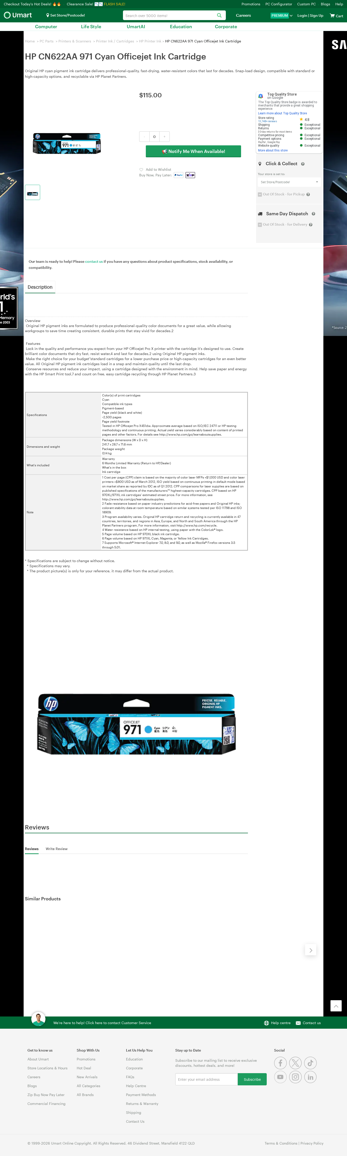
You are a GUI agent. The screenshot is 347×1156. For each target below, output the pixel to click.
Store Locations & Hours (47, 1068)
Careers (243, 15)
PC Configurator (278, 4)
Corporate (226, 26)
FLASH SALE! (114, 4)
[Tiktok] (311, 1068)
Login (302, 15)
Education (181, 26)
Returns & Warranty (142, 1103)
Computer (46, 26)
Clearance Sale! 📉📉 (85, 4)
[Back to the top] (336, 1005)
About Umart (38, 1059)
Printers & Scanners (74, 41)
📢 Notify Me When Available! (193, 151)
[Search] (219, 15)
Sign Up (316, 15)
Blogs (325, 4)
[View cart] (332, 15)
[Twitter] (296, 1068)
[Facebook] (281, 1068)
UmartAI (136, 26)
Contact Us (135, 1121)
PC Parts (47, 41)
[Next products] (310, 949)
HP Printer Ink (150, 41)
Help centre (281, 1023)
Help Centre (136, 1086)
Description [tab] (40, 287)
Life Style (91, 26)
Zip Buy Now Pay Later (46, 1094)
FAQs (130, 1077)
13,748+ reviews (267, 121)
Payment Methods (141, 1094)
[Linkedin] (311, 1082)
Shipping (133, 1112)
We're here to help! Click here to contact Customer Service (102, 1023)
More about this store (273, 150)
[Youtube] (281, 1082)
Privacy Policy (312, 1143)
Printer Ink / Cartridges (115, 41)
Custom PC (306, 4)
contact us (94, 261)
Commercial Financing (46, 1103)
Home (30, 41)
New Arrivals (87, 1077)
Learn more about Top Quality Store (282, 113)
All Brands (85, 1094)
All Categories (88, 1086)
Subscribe (252, 1079)
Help (339, 4)
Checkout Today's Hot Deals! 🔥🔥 (33, 4)
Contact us (312, 1023)
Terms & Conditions (281, 1143)
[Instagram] (296, 1082)
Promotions (251, 4)
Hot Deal (84, 1068)
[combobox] (174, 15)
